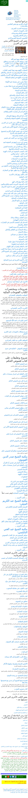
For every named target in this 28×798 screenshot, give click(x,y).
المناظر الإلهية (22, 512)
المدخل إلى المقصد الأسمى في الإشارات (14, 222)
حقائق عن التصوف (21, 601)
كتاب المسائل (23, 237)
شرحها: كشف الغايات (10, 70)
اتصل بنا (25, 790)
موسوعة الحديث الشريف (19, 28)
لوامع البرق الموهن (21, 514)
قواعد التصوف (22, 632)
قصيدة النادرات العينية (20, 516)
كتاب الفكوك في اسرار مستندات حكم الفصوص (15, 375)
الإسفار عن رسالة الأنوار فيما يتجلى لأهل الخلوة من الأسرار (14, 522)
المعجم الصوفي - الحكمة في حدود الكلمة (16, 349)
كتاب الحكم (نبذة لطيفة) (19, 244)
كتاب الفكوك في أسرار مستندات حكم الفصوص (15, 466)
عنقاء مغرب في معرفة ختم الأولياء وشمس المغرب (16, 83)
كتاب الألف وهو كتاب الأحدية (18, 174)
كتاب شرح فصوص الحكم (19, 391)
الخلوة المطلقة (24, 733)
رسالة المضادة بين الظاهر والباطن (16, 230)
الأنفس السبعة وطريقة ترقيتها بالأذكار (15, 664)
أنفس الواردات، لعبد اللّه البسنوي (16, 320)
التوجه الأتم (25, 736)
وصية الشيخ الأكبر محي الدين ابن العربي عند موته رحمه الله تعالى (14, 123)
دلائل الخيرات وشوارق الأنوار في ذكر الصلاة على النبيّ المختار (15, 575)
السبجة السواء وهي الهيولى (21, 710)
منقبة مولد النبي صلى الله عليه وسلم (15, 193)
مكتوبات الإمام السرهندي (19, 606)
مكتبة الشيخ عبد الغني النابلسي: (15, 530)
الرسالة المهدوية (22, 491)
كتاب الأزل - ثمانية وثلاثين (19, 154)
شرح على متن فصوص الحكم (18, 381)
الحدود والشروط (7, 789)
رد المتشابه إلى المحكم (22, 738)
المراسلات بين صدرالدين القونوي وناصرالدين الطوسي (16, 487)
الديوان (25, 547)
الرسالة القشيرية (21, 591)
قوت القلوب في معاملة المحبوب (16, 588)
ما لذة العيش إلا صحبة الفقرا (18, 227)
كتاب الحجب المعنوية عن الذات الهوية (15, 151)
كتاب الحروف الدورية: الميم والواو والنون (14, 184)
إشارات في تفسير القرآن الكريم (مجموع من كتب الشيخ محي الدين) (14, 132)
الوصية (25, 479)
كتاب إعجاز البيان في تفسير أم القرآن (15, 463)
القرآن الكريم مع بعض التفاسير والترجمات (17, 25)
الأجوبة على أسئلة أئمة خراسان (17, 282)
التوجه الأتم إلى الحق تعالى (18, 484)
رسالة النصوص (22, 472)
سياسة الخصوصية (16, 789)
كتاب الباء (24, 179)
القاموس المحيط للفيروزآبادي (17, 38)
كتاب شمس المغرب (20, 689)
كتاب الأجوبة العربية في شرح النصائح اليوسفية (15, 261)
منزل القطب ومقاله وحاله (19, 217)
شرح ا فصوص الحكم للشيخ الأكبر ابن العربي (15, 428)
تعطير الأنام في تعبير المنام (18, 538)
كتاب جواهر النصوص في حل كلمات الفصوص (16, 397)
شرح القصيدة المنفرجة (19, 669)
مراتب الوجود (23, 509)
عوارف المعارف (22, 611)
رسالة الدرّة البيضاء (21, 90)
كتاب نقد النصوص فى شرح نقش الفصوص (16, 435)
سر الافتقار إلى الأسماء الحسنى (20, 712)
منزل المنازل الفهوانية (20, 220)
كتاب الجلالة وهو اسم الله (19, 59)
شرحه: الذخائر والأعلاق (8, 73)
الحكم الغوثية (23, 616)
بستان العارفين (22, 647)
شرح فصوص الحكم (21, 386)
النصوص (25, 704)
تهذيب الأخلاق (24, 728)
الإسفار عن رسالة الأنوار (22, 707)
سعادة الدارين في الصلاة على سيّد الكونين (16, 582)
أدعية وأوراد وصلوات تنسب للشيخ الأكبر (14, 196)
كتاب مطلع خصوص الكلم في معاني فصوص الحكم (16, 409)
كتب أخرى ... (20, 497)
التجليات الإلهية (22, 70)
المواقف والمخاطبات (20, 627)
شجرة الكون (24, 750)
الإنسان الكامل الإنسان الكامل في (16, 507)
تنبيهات (25, 722)
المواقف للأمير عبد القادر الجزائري (16, 340)
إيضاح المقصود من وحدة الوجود (17, 675)
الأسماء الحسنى (22, 469)
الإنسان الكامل (24, 725)
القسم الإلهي (23, 210)
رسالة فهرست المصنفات (19, 159)
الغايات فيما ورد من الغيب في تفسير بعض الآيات (15, 139)
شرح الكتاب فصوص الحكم (18, 403)
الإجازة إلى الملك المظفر (19, 161)
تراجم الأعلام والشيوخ (20, 36)
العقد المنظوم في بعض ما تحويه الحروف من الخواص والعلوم (14, 187)
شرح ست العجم (10, 63)
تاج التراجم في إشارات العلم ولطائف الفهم (15, 112)
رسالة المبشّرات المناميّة (19, 198)
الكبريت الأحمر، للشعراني (19, 308)
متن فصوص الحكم (21, 364)
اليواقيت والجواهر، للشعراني (18, 295)
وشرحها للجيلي (17, 168)
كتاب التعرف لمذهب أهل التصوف (16, 642)
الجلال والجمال (22, 225)
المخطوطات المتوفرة (9, 50)
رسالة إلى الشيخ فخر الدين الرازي (16, 191)
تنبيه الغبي (25, 720)
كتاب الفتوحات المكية (20, 31)
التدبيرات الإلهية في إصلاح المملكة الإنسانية (16, 78)
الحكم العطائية (22, 621)
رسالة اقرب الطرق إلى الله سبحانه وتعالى (16, 658)
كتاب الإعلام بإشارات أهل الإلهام (17, 246)
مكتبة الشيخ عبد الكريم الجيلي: (15, 502)
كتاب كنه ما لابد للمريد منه (19, 98)
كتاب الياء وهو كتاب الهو (19, 182)
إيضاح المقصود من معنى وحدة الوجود (15, 545)
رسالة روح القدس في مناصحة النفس (15, 147)
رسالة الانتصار (22, 232)
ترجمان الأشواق (22, 73)
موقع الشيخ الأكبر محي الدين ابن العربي (4, 3)
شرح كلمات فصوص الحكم (18, 446)
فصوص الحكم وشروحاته (19, 33)
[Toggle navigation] (27, 1)
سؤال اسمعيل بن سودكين (19, 234)
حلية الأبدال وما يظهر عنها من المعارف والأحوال (15, 171)
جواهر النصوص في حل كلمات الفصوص (14, 535)
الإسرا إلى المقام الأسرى (19, 100)
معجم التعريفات (22, 637)
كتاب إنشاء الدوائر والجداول (18, 95)
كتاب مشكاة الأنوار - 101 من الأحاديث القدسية (15, 67)
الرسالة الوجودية (22, 268)
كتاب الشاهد (23, 203)
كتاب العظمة (23, 177)
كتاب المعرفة (23, 239)
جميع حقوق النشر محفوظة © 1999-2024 (13, 790)
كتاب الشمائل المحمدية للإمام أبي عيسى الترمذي (14, 559)
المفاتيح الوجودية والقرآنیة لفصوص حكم (14, 451)
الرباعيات (24, 652)
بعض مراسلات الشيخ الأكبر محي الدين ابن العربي (15, 128)
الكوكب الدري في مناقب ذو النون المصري (16, 256)
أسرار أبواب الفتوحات (20, 156)
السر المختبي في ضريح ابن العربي (16, 542)
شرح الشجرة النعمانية (20, 493)
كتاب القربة (23, 215)
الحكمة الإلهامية (24, 756)
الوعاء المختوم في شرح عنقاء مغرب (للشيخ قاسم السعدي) (15, 87)
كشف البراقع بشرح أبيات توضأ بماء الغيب (14, 249)
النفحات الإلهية (22, 474)
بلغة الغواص (24, 743)
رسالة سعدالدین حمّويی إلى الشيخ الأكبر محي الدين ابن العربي (14, 252)
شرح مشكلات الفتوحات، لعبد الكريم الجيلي (15, 333)
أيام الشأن (24, 213)
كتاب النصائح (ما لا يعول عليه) (17, 242)
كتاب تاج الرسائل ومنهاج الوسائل (16, 116)
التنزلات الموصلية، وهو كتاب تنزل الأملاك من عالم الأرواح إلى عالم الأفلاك (14, 108)
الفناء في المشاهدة (21, 208)
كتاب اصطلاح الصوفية (20, 105)
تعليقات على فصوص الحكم (18, 441)
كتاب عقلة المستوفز (20, 102)
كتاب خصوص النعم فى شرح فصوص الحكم (15, 416)
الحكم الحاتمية (22, 205)
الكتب (26, 702)
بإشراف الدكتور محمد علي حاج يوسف (19, 792)
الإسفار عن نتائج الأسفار (19, 201)
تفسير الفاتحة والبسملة (19, 136)
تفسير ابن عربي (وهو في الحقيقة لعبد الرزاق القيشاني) (15, 143)
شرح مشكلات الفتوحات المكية (17, 519)
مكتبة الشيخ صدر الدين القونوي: (15, 458)
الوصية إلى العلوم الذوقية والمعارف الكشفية (15, 119)
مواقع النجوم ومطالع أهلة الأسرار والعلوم (14, 75)
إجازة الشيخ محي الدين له (19, 481)
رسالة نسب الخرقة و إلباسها (18, 149)
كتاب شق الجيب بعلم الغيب (18, 274)
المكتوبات (24, 477)
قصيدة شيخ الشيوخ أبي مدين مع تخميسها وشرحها (14, 681)
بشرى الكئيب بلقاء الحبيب (19, 540)
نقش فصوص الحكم (21, 369)
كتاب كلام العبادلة (21, 93)
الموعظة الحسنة (23, 741)
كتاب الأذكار (23, 596)
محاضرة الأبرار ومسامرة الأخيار (17, 163)
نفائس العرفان (24, 730)
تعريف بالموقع (24, 789)
